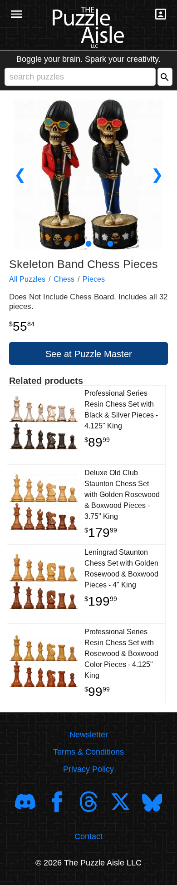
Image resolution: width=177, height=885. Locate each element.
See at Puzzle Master (88, 354)
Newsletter (88, 734)
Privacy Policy (88, 769)
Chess (64, 279)
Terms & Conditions (88, 751)
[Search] (164, 77)
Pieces (94, 279)
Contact (88, 836)
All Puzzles (27, 279)
